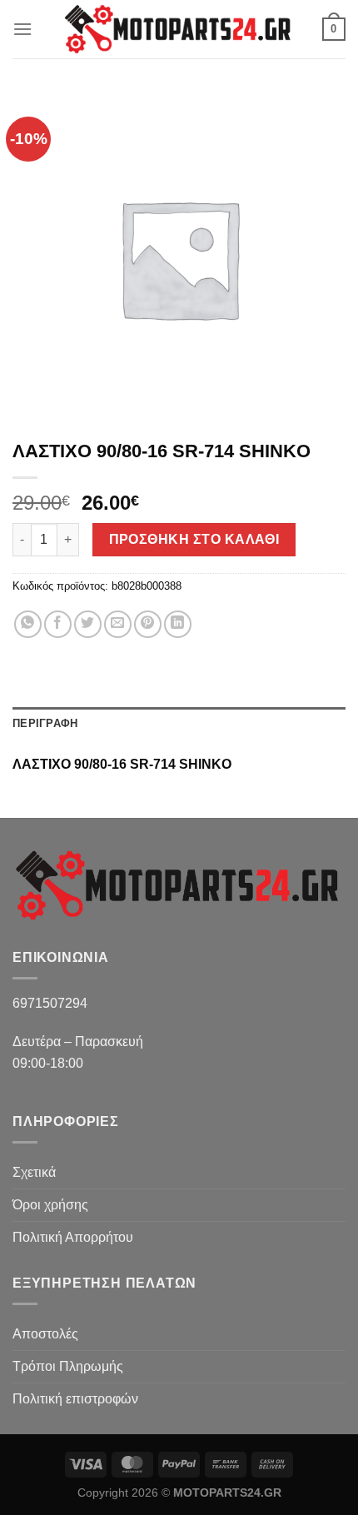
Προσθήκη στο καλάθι (194, 539)
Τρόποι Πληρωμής (67, 1366)
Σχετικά (34, 1172)
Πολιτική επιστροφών (75, 1399)
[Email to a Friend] (118, 624)
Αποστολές (45, 1334)
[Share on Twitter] (88, 624)
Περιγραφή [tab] (44, 723)
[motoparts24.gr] (179, 29)
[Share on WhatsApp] (28, 624)
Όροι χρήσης (50, 1205)
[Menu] (22, 28)
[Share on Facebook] (58, 624)
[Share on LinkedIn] (177, 624)
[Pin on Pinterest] (148, 624)
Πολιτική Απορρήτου (72, 1237)
